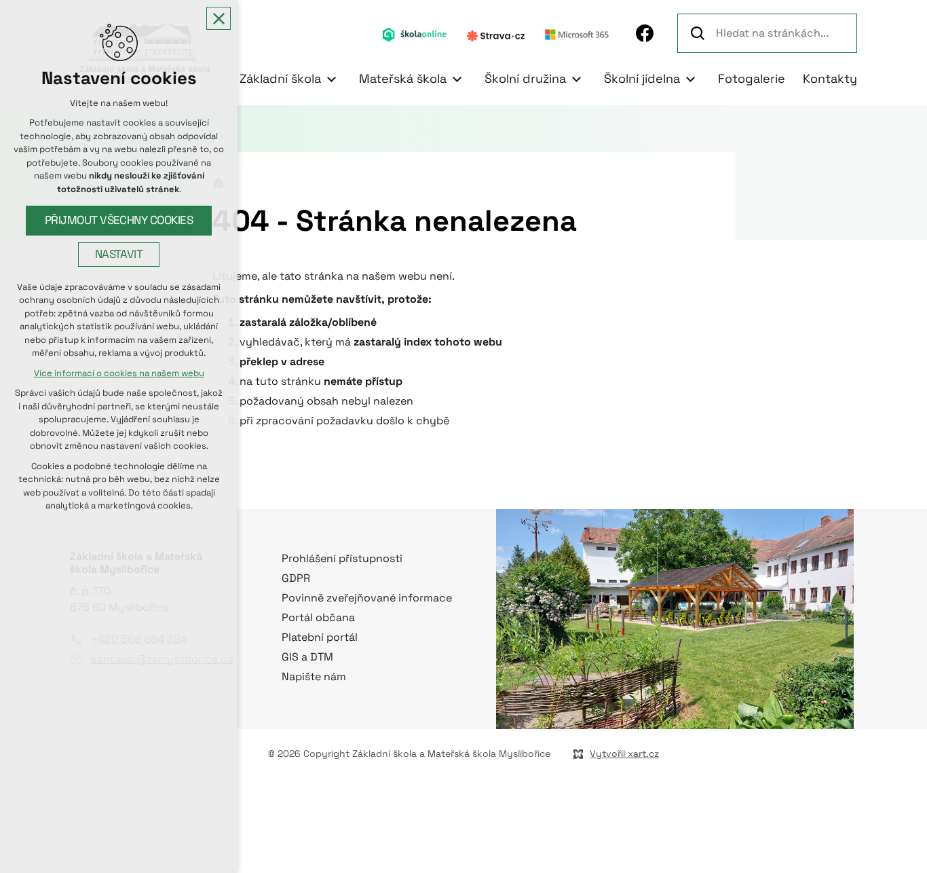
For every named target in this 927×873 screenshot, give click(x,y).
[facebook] (645, 33)
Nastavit (119, 254)
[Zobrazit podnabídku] (331, 79)
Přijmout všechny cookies (119, 220)
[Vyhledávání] (767, 33)
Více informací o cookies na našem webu (119, 373)
